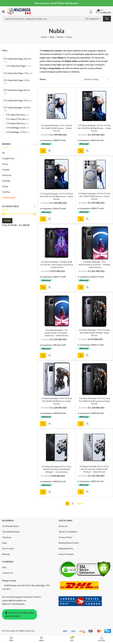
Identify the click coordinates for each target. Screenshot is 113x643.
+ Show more (8, 197)
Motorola (6, 175)
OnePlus (6, 191)
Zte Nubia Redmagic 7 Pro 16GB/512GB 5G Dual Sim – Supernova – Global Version (57, 333)
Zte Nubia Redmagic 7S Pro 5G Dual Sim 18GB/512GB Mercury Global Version (56, 401)
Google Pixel (8, 158)
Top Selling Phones (11, 531)
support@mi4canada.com (14, 600)
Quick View (49, 150)
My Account (8, 548)
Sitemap (6, 554)
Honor (5, 164)
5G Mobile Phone (10, 526)
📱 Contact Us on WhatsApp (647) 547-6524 (19, 614)
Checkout (6, 537)
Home (44, 37)
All (3, 152)
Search (107, 19)
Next (80, 503)
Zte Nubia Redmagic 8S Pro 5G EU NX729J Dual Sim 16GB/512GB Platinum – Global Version (94, 469)
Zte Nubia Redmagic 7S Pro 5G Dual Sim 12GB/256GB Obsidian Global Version (94, 332)
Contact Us (7, 572)
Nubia (5, 186)
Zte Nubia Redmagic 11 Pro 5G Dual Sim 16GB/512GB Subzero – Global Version (56, 128)
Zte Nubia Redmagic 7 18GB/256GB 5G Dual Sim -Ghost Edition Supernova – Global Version (56, 264)
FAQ (4, 567)
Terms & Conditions (68, 531)
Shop (51, 37)
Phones (60, 37)
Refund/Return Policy (69, 542)
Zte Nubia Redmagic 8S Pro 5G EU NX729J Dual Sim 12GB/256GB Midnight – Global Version (56, 469)
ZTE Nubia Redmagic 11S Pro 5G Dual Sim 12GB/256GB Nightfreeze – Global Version (94, 128)
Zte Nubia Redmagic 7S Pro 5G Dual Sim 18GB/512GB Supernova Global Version (94, 401)
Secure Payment (66, 554)
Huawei (5, 169)
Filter (7, 220)
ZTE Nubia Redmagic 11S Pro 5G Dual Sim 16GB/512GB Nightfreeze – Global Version (56, 196)
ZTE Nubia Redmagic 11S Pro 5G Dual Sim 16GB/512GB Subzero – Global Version (94, 196)
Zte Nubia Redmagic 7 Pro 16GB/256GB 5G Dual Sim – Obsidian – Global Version (94, 264)
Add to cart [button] (43, 150)
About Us (63, 526)
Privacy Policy (65, 537)
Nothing (6, 180)
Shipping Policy (66, 548)
